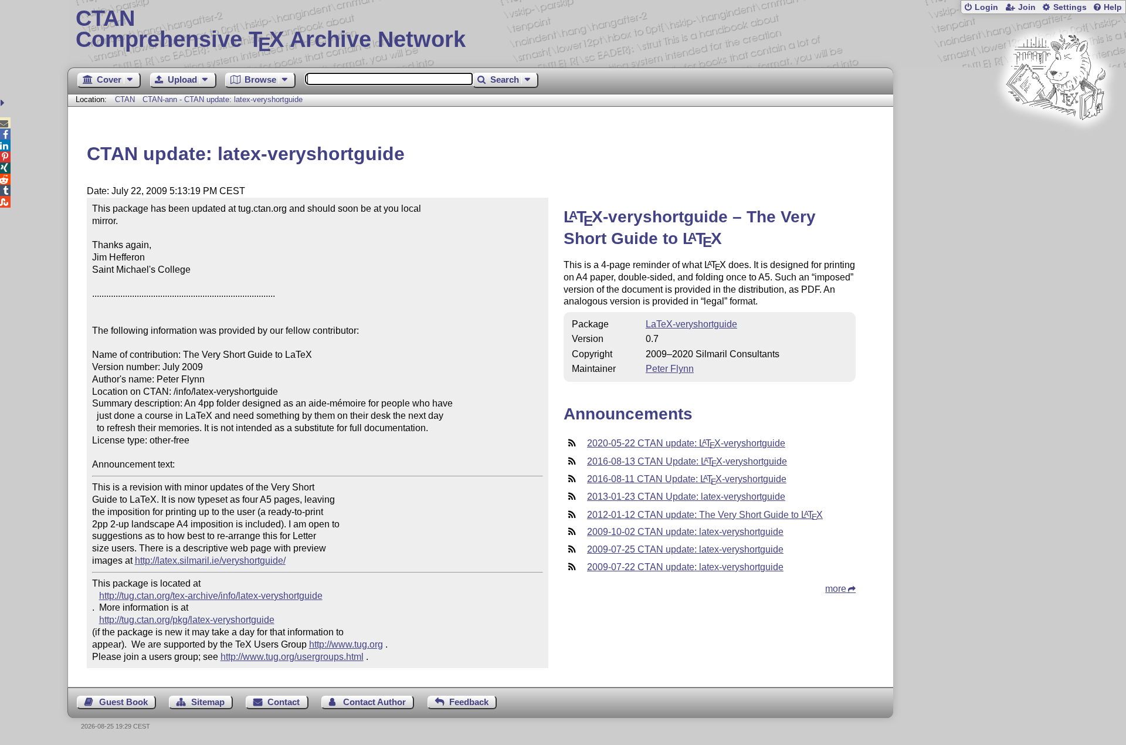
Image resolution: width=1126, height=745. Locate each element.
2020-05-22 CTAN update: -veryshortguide (686, 443)
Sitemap (208, 702)
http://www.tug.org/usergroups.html (292, 657)
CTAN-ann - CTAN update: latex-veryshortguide (223, 99)
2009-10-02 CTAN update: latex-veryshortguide (685, 532)
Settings (1070, 7)
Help (1113, 7)
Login (986, 7)
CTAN (125, 99)
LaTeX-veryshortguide (691, 324)
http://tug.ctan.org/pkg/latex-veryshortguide (186, 620)
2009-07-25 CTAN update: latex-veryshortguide (685, 549)
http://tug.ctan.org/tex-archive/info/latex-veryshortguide (211, 596)
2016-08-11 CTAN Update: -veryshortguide (686, 479)
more (835, 589)
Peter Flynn (670, 369)
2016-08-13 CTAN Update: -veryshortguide (687, 461)
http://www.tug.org (346, 644)
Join (1027, 7)
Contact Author (374, 702)
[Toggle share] (4, 103)
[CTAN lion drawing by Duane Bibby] (1055, 142)
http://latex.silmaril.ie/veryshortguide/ (210, 560)
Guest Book (123, 702)
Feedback (469, 702)
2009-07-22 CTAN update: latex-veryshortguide (685, 567)
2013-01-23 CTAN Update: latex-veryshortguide (686, 497)
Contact (283, 702)
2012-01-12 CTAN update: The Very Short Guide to (705, 515)
